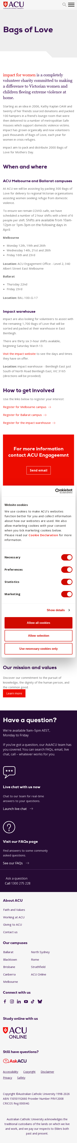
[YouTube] (26, 1002)
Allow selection (38, 635)
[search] (64, 5)
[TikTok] (32, 1002)
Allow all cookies (38, 622)
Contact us (10, 932)
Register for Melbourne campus (24, 407)
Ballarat (8, 952)
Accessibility (10, 1072)
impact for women (19, 75)
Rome (35, 959)
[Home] (19, 9)
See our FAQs (13, 863)
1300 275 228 (20, 883)
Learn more (14, 693)
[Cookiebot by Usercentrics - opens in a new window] (55, 491)
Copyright (29, 1072)
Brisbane (9, 967)
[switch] (66, 569)
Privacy (7, 1078)
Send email (38, 470)
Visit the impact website (19, 354)
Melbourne (10, 982)
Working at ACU (13, 917)
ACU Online (38, 974)
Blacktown (10, 959)
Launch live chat (15, 809)
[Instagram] (12, 1002)
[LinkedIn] (19, 1002)
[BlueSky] (40, 1002)
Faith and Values (14, 910)
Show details (56, 610)
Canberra (9, 974)
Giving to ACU (12, 924)
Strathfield (38, 967)
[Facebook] (5, 1002)
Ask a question (16, 878)
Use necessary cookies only (38, 648)
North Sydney (40, 952)
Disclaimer (47, 1072)
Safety (21, 1078)
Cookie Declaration (43, 535)
